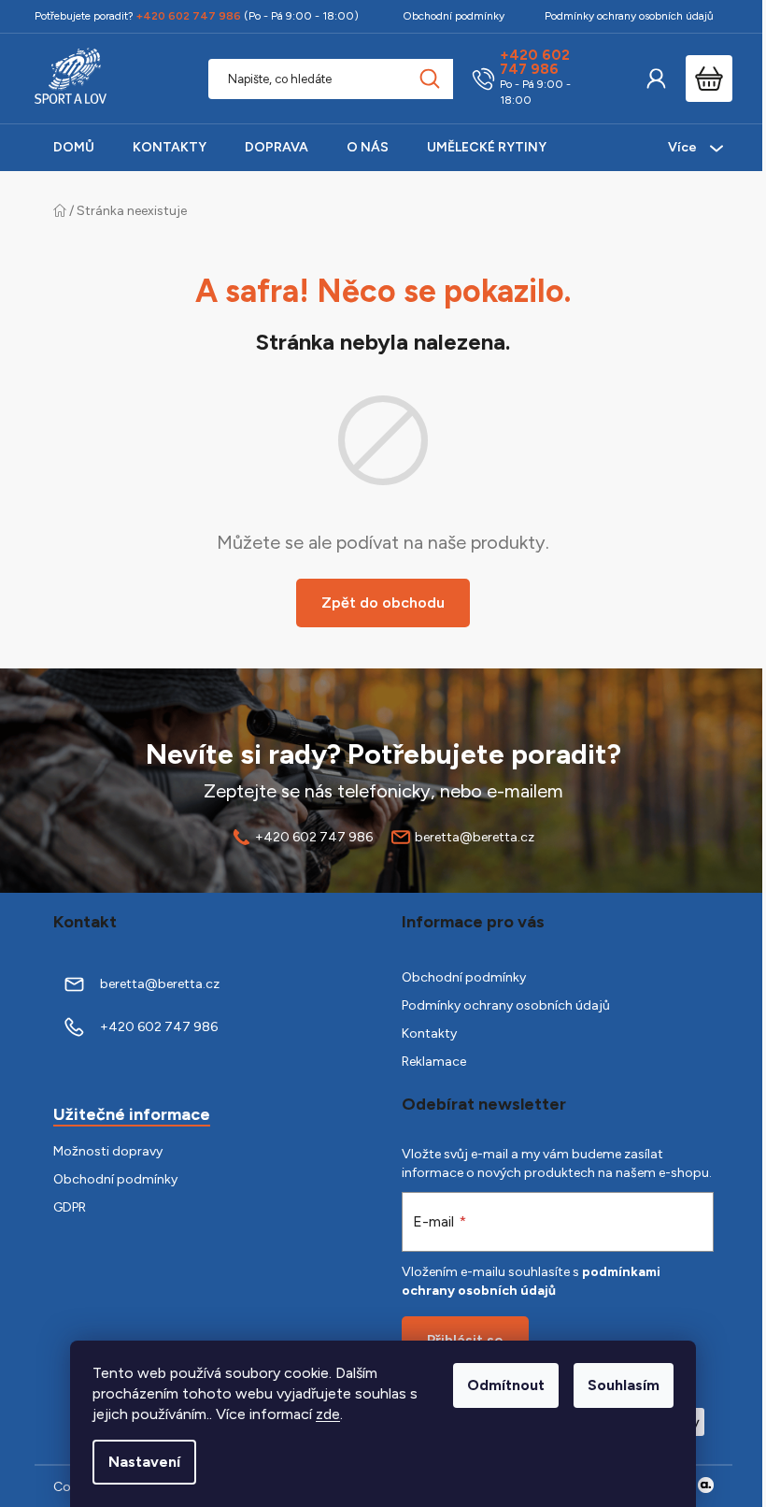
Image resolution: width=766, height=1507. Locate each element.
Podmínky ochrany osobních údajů (629, 15)
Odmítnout (506, 1385)
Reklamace (434, 1061)
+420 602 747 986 (535, 63)
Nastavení (144, 1462)
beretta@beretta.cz (474, 837)
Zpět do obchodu (383, 602)
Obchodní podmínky (453, 15)
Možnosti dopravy (108, 1151)
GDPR (69, 1207)
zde (328, 1414)
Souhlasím (624, 1385)
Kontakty (429, 1033)
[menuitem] (74, 147)
